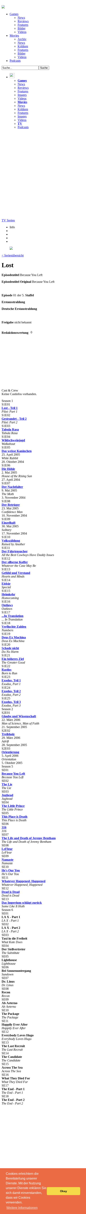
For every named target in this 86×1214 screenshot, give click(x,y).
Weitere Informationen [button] (22, 1207)
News (21, 17)
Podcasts (15, 60)
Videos (22, 32)
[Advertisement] (43, 175)
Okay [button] (63, 1191)
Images (22, 95)
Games (14, 14)
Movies (14, 35)
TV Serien (8, 220)
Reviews (23, 21)
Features (23, 24)
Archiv (22, 39)
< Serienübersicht (13, 255)
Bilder (21, 28)
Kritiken (23, 46)
